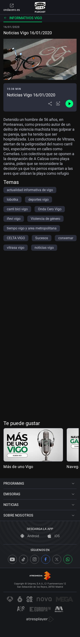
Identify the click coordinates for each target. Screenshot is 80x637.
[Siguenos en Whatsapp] (67, 559)
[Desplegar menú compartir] (50, 103)
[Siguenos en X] (56, 559)
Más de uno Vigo (18, 466)
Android (32, 536)
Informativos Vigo (25, 18)
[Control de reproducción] (69, 103)
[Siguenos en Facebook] (45, 559)
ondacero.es (11, 9)
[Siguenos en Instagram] (34, 559)
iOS (57, 536)
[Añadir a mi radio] (58, 103)
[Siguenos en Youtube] (12, 559)
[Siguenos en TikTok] (23, 559)
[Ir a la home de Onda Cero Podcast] (40, 7)
